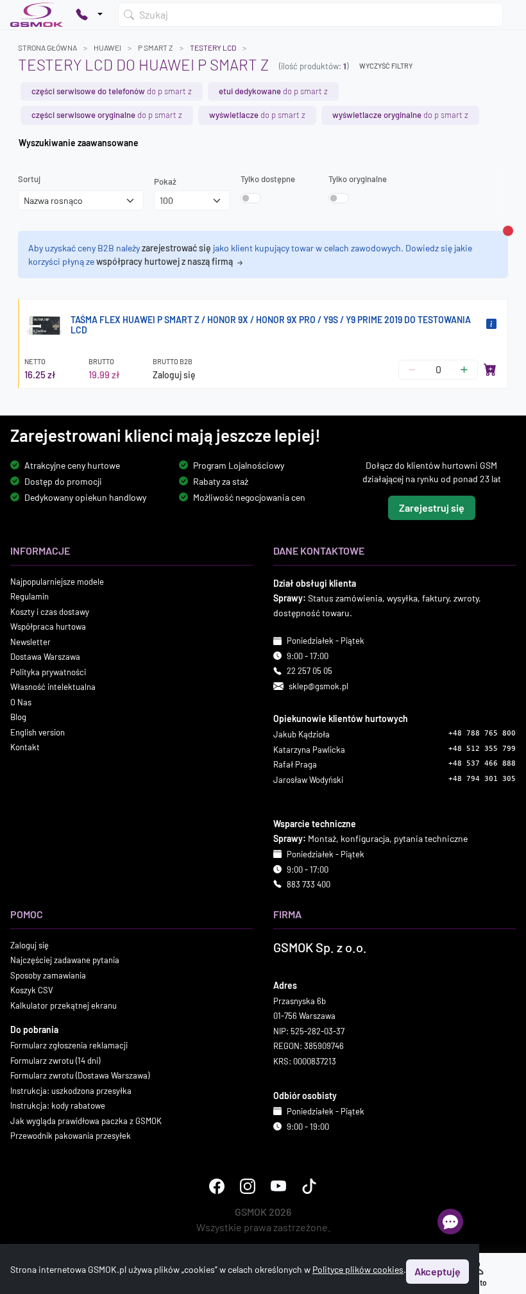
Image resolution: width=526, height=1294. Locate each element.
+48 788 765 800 (482, 733)
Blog (18, 717)
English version (37, 732)
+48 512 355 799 (482, 748)
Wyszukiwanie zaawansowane (79, 142)
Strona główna (47, 47)
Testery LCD (213, 47)
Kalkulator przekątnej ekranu (63, 1005)
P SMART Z (155, 47)
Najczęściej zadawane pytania (64, 960)
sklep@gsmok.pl (318, 686)
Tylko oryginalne (357, 179)
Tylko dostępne (268, 179)
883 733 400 (308, 884)
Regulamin (29, 597)
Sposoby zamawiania (48, 975)
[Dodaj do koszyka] (490, 369)
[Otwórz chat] (450, 1221)
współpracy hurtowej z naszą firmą (165, 261)
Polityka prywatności (48, 672)
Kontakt (25, 748)
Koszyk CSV (31, 990)
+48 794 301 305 (482, 779)
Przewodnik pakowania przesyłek (70, 1135)
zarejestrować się (176, 247)
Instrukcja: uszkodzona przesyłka (71, 1091)
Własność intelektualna (53, 687)
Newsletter (30, 642)
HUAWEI (107, 47)
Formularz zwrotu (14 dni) (55, 1060)
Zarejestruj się (431, 507)
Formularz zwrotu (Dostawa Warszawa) (79, 1075)
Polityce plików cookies (357, 1269)
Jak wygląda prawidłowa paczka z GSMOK (86, 1121)
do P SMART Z (111, 91)
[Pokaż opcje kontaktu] (89, 15)
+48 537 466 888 (482, 763)
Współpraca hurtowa (48, 627)
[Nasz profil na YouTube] (278, 1186)
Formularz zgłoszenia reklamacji (69, 1045)
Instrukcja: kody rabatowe (57, 1105)
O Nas (20, 702)
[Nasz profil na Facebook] (216, 1186)
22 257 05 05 (309, 671)
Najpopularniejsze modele (57, 581)
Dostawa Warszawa (45, 657)
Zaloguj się (174, 374)
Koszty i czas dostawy (49, 612)
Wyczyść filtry (385, 66)
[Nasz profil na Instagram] (247, 1186)
